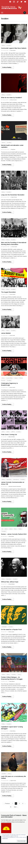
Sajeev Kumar (14, 197)
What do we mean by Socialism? (11, 97)
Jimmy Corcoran (13, 99)
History (3, 45)
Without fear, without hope (9, 582)
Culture (7, 431)
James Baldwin (6, 333)
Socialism (9, 45)
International (16, 479)
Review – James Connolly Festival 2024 (14, 534)
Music (15, 528)
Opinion (3, 142)
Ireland (15, 378)
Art (2, 528)
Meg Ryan (13, 149)
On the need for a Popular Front (11, 629)
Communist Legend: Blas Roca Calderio (13, 48)
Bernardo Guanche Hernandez (15, 486)
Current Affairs (9, 378)
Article (3, 239)
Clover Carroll (14, 246)
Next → (16, 807)
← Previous (7, 803)
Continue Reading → (7, 67)
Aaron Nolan (11, 536)
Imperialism (9, 479)
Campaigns (4, 626)
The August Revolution (8, 292)
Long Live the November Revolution (12, 195)
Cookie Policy (5, 838)
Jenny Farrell (12, 335)
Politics (20, 528)
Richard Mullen (12, 584)
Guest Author (13, 50)
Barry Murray (12, 681)
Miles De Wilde (12, 436)
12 (10, 807)
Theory (19, 674)
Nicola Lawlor (12, 387)
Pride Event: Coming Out (9, 434)
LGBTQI (13, 431)
